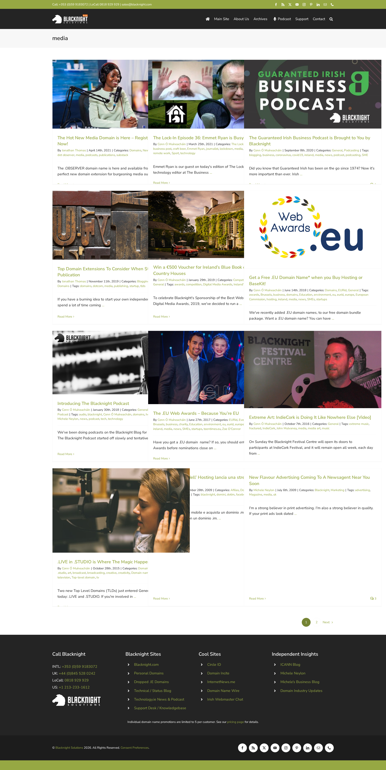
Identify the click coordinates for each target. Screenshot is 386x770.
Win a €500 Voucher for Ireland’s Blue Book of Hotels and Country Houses (217, 224)
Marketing (337, 490)
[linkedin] (318, 4)
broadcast (79, 573)
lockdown (226, 149)
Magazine (255, 494)
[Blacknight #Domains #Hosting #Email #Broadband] (76, 696)
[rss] (282, 4)
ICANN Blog (290, 664)
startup (134, 286)
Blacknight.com (146, 664)
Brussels (266, 295)
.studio (61, 573)
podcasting (353, 155)
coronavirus (283, 155)
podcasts (91, 155)
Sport (175, 153)
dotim (231, 494)
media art (314, 428)
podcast (339, 155)
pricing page (235, 722)
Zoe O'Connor (231, 429)
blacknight (95, 414)
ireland (309, 155)
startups (321, 299)
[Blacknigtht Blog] (207, 19)
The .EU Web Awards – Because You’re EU (217, 367)
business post (162, 149)
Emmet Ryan (196, 149)
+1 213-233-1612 (74, 687)
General (337, 150)
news (328, 155)
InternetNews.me (221, 681)
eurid (340, 295)
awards (180, 284)
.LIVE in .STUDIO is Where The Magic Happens (121, 510)
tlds (142, 286)
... (211, 172)
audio (82, 414)
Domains (135, 150)
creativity (124, 573)
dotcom (98, 286)
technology (187, 153)
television (63, 577)
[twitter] (290, 4)
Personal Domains (149, 673)
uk (274, 494)
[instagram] (304, 4)
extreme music (359, 424)
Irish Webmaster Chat (225, 699)
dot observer (65, 155)
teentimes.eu (212, 429)
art (69, 573)
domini (221, 494)
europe (349, 295)
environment (322, 295)
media (80, 155)
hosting (272, 299)
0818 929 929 (109, 4)
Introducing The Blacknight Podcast (121, 362)
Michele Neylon (67, 419)
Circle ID (214, 664)
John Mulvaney (287, 428)
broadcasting (96, 573)
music (326, 428)
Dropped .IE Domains (151, 681)
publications (107, 155)
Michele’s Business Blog (299, 681)
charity (183, 424)
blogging (255, 155)
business (268, 155)
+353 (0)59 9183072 (73, 4)
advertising (362, 490)
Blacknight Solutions (69, 748)
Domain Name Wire (223, 690)
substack (122, 155)
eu (334, 295)
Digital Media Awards (217, 284)
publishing (121, 286)
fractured (255, 428)
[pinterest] (311, 4)
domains (85, 286)
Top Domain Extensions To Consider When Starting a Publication (121, 225)
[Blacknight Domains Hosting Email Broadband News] (70, 16)
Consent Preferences (135, 748)
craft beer (179, 149)
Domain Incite (218, 673)
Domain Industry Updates (301, 690)
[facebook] (275, 4)
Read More (160, 183)
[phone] (332, 4)
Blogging (143, 281)
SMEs (311, 299)
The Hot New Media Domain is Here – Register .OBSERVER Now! (121, 94)
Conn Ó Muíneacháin (172, 144)
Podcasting (351, 150)
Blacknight (322, 490)
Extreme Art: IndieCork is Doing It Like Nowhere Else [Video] (313, 369)
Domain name (140, 573)
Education (305, 295)
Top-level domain (83, 577)
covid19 (297, 155)
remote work (161, 153)
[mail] (325, 4)
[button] (331, 19)
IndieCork (269, 428)
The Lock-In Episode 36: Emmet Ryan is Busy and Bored (217, 94)
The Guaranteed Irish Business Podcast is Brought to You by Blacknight (313, 94)
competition (194, 284)
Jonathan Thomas (74, 150)
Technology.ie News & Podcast (159, 699)
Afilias (235, 490)
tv (97, 577)
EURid (342, 290)
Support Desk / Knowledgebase (160, 708)
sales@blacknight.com (137, 4)
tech (104, 419)
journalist (212, 149)
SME (365, 155)
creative (111, 573)
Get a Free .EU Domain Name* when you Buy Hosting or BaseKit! (313, 229)
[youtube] (297, 4)
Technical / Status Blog (152, 690)
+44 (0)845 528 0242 (77, 673)
